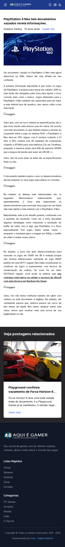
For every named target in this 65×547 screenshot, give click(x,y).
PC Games (10, 501)
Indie (6, 516)
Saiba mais (14, 412)
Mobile (7, 511)
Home (7, 467)
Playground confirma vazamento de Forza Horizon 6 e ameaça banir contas (32, 392)
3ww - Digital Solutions (42, 538)
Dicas (7, 482)
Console (8, 506)
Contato (8, 486)
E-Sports (9, 521)
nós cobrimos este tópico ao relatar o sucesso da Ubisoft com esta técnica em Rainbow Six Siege (32, 277)
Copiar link (48, 28)
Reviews (8, 472)
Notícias (8, 477)
